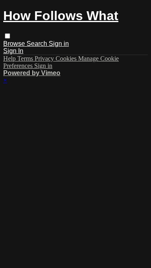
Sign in (59, 43)
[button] (7, 36)
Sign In (13, 50)
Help (10, 58)
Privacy (45, 58)
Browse (15, 43)
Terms (26, 58)
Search (38, 43)
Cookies (67, 58)
